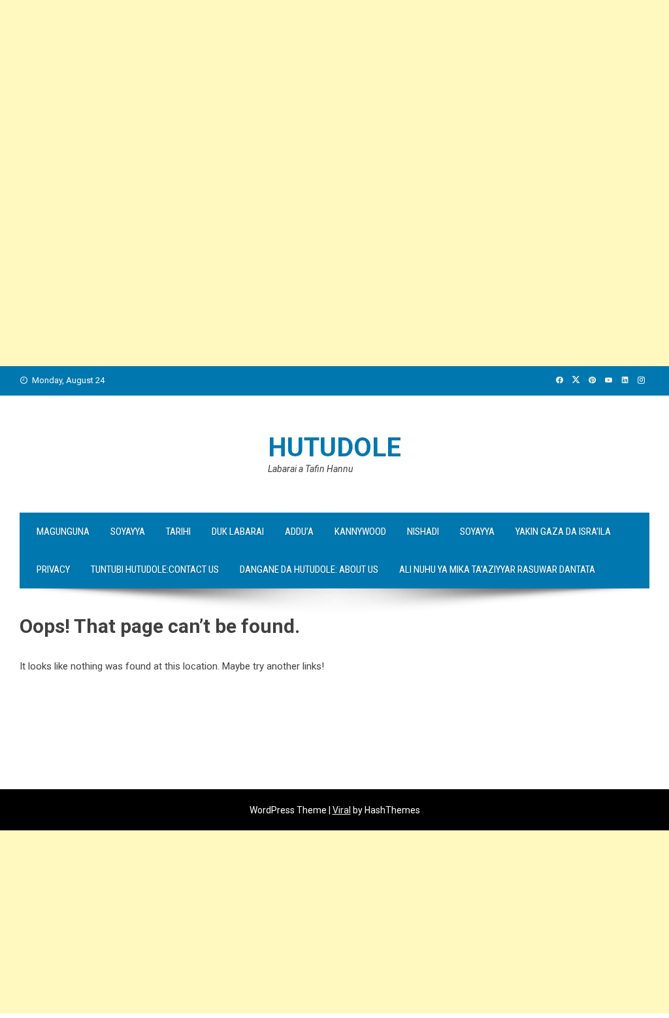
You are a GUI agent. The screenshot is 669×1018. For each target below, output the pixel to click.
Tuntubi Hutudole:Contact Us (155, 569)
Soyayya (127, 531)
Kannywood (360, 531)
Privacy (53, 569)
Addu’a (299, 531)
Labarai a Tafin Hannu (310, 469)
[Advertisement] (334, 91)
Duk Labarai (238, 531)
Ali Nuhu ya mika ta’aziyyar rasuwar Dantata (497, 569)
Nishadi (423, 531)
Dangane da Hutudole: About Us (309, 569)
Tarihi (178, 531)
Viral (342, 810)
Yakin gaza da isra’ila (563, 531)
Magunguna (63, 531)
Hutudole (334, 447)
